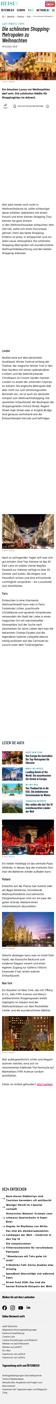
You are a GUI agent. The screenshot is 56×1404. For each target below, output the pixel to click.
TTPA (4, 1393)
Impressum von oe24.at (13, 1354)
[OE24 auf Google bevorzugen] (47, 106)
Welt (31, 10)
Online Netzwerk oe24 (13, 1316)
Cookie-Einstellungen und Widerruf (19, 1340)
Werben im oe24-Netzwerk (15, 1344)
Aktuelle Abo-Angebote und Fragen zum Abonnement (22, 1384)
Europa (21, 10)
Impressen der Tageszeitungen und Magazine (24, 1389)
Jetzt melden (45, 1084)
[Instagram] (12, 1308)
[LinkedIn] (28, 1308)
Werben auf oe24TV (12, 1347)
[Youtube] (20, 1308)
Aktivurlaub (43, 10)
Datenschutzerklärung (13, 1333)
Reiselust (20, 16)
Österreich (7, 10)
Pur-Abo (6, 1351)
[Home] (3, 16)
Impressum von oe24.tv (13, 1358)
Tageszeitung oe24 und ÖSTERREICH (20, 1365)
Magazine (11, 16)
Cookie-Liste (8, 1337)
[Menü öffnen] (53, 10)
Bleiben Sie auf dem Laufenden (18, 1297)
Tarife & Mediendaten (13, 1379)
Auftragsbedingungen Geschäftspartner (22, 1376)
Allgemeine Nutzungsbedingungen (19, 1330)
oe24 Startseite (9, 1326)
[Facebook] (4, 1308)
